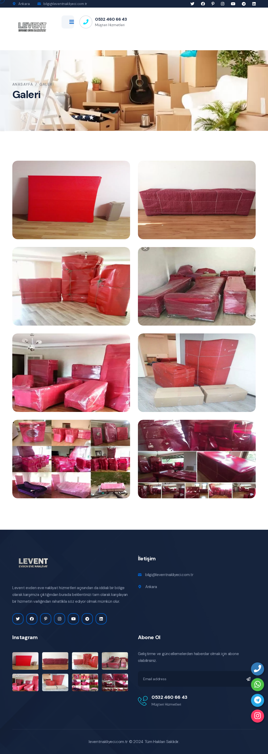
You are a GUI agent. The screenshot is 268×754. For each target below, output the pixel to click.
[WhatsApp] (257, 684)
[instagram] (257, 716)
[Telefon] (257, 668)
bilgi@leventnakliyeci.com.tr (65, 4)
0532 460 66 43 (111, 19)
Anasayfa (22, 84)
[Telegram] (257, 700)
